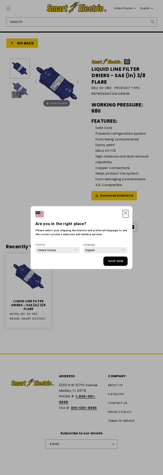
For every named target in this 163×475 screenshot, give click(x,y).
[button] (126, 214)
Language (89, 244)
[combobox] (47, 250)
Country (40, 244)
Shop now (115, 261)
